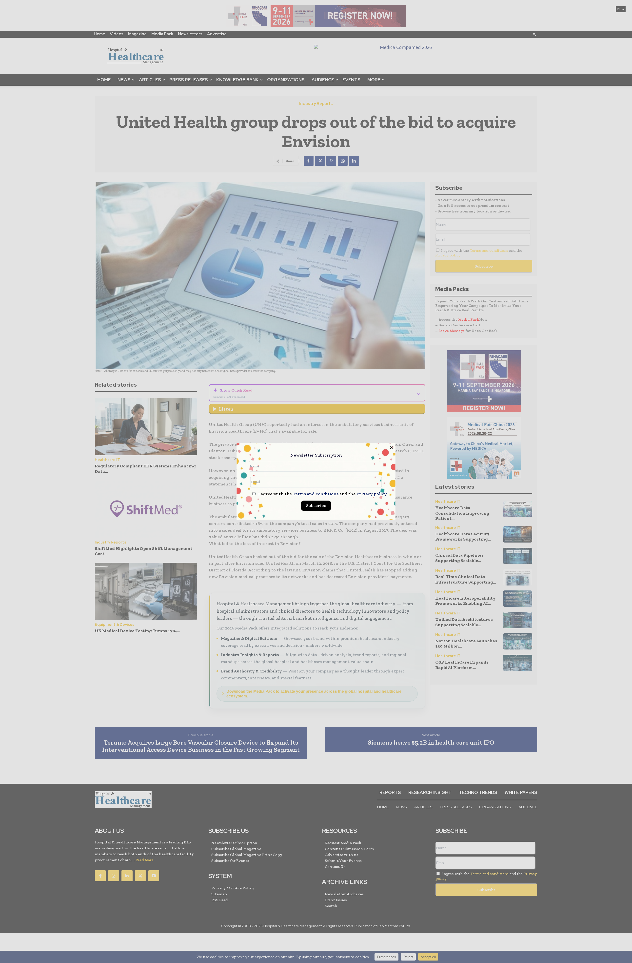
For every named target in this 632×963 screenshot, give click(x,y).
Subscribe (316, 505)
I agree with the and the (322, 494)
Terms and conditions (315, 494)
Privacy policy (371, 494)
